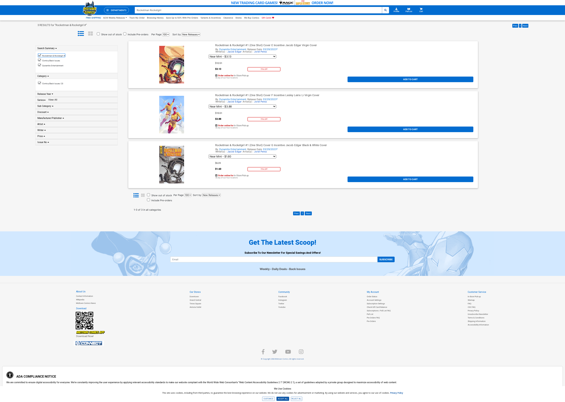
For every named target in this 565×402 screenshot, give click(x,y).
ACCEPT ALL (283, 399)
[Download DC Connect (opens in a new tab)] (94, 343)
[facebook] (263, 353)
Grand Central (195, 300)
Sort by (176, 34)
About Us (80, 291)
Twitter (281, 303)
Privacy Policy (473, 311)
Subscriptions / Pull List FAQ (379, 311)
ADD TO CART (410, 79)
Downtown (194, 296)
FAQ (469, 303)
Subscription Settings (376, 303)
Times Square (195, 303)
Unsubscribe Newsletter (478, 314)
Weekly (265, 269)
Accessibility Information (478, 325)
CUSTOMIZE (268, 399)
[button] (116, 10)
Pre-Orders (371, 321)
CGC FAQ (471, 307)
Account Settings (374, 300)
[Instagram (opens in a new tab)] (301, 353)
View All (52, 99)
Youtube (281, 307)
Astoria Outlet (195, 307)
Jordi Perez (260, 51)
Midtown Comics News (86, 303)
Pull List (370, 314)
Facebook (282, 296)
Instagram (282, 300)
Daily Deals (279, 269)
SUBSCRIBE (386, 259)
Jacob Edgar (234, 51)
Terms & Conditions (476, 318)
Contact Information (84, 296)
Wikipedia (80, 300)
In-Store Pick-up (474, 296)
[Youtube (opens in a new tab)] (288, 353)
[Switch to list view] (81, 33)
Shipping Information (477, 321)
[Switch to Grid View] (90, 33)
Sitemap (471, 300)
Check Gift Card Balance (377, 307)
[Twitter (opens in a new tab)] (275, 353)
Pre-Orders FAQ (373, 318)
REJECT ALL (296, 399)
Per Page (156, 34)
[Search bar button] (385, 10)
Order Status (372, 296)
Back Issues (297, 269)
